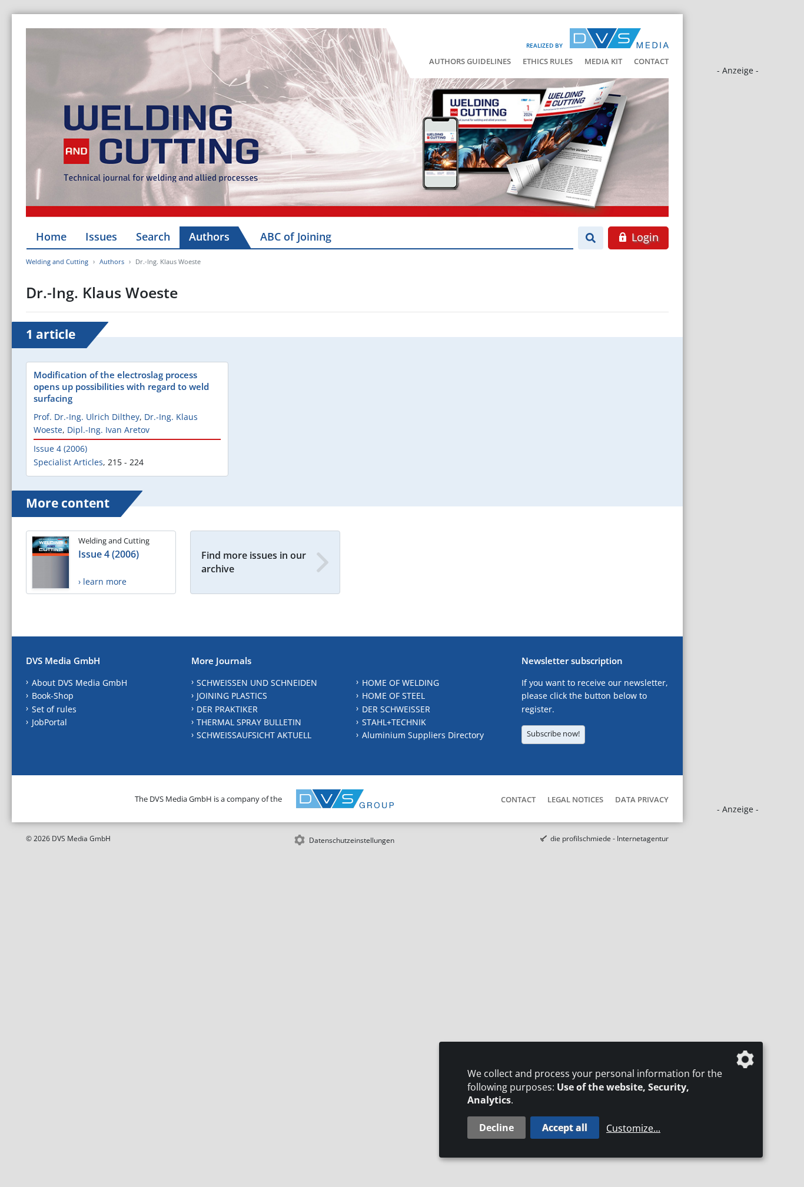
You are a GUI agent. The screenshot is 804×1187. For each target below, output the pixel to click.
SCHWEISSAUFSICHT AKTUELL (254, 735)
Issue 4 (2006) (60, 448)
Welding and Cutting (57, 261)
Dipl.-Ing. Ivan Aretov (108, 429)
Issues (101, 236)
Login (644, 237)
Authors (209, 236)
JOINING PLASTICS (232, 695)
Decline (496, 1127)
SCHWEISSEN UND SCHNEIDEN (257, 682)
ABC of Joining (295, 236)
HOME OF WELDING (400, 682)
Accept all (564, 1127)
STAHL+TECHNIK (394, 722)
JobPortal (49, 722)
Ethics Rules (548, 61)
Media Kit (603, 61)
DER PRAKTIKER (227, 709)
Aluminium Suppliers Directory (423, 735)
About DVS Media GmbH (79, 682)
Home (51, 236)
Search (153, 236)
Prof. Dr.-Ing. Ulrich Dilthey (86, 416)
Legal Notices (575, 799)
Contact (651, 61)
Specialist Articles (68, 462)
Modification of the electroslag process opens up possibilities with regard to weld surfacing (121, 386)
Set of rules (54, 709)
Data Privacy (642, 799)
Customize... (633, 1128)
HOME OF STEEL (393, 695)
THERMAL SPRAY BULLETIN (249, 722)
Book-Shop (53, 695)
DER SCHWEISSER (396, 709)
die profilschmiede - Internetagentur (609, 838)
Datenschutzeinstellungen (351, 840)
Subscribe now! (553, 733)
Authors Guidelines (470, 61)
